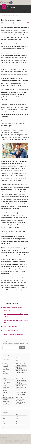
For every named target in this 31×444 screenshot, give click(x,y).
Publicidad (25, 441)
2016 (3, 423)
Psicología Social (20, 374)
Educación (20, 11)
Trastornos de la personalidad (20, 399)
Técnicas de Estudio (21, 392)
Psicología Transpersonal (19, 376)
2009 (17, 421)
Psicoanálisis (5, 401)
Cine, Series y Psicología (5, 367)
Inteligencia (5, 390)
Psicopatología (19, 385)
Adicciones (5, 357)
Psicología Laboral (20, 372)
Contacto (17, 441)
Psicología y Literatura (21, 378)
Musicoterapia (5, 394)
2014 (3, 427)
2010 (17, 420)
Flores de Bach (6, 382)
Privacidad (9, 441)
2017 (3, 421)
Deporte (4, 371)
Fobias (4, 384)
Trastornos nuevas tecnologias (20, 402)
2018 (3, 420)
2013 (17, 414)
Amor (3, 361)
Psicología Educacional (19, 368)
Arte (2, 11)
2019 (3, 418)
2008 (17, 423)
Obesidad (4, 395)
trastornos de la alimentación (20, 396)
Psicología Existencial (21, 370)
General (7, 15)
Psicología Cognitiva (7, 404)
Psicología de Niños (21, 363)
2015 (3, 425)
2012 (17, 416)
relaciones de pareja (21, 387)
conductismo (5, 369)
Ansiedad (4, 363)
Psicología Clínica (6, 403)
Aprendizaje (5, 364)
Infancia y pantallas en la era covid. (13, 334)
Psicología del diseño (21, 365)
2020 (3, 416)
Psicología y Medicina (21, 380)
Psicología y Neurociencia (19, 383)
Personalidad (5, 399)
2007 (17, 425)
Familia (4, 378)
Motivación (5, 392)
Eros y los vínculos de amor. (11, 330)
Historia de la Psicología (5, 388)
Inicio (2, 15)
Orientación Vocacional (8, 397)
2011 (17, 418)
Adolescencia (5, 359)
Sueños (18, 390)
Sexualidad (18, 389)
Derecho (13, 11)
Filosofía (27, 11)
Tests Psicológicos (20, 394)
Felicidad (4, 380)
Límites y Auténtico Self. (10, 326)
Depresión (5, 373)
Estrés (4, 376)
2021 (3, 414)
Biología (7, 11)
